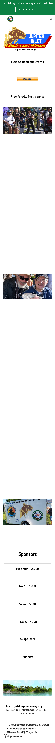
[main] (27, 61)
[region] (27, 7)
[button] (3, 19)
